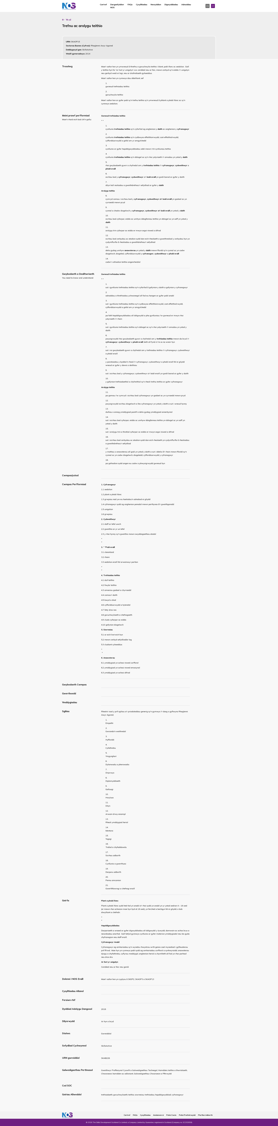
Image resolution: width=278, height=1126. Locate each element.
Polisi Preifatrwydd (187, 1115)
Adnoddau (186, 4)
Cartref (103, 4)
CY (213, 6)
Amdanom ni (158, 1115)
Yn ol (68, 19)
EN (207, 6)
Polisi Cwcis (171, 1115)
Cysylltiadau (141, 4)
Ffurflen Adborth (205, 1115)
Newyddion (156, 4)
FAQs (130, 4)
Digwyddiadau (171, 4)
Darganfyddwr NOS (117, 6)
